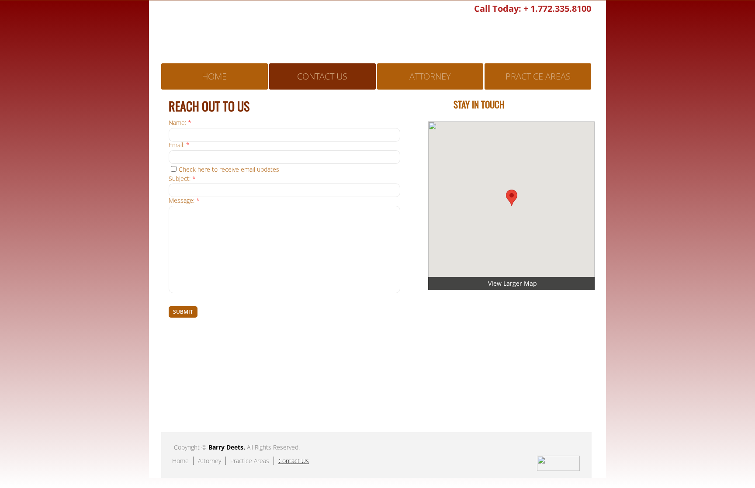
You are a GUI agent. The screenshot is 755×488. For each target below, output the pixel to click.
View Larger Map (512, 283)
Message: (184, 200)
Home (214, 76)
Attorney (430, 76)
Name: (180, 123)
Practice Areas (538, 76)
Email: (179, 145)
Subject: (182, 179)
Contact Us (322, 76)
